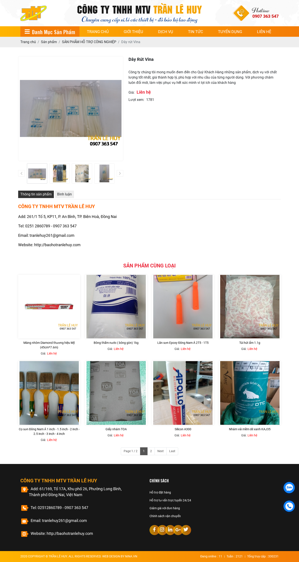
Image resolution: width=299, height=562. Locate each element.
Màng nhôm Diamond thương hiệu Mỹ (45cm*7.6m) (49, 345)
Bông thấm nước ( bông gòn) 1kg (116, 342)
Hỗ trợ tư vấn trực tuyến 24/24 (170, 500)
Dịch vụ (165, 31)
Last (172, 451)
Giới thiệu (133, 31)
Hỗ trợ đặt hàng (160, 492)
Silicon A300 (183, 429)
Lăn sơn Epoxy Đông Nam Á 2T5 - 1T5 (183, 342)
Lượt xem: (136, 100)
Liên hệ (264, 31)
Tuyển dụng (230, 31)
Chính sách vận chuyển (165, 516)
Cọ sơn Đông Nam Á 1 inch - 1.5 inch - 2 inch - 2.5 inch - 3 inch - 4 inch (49, 431)
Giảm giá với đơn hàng (165, 508)
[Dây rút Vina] (37, 173)
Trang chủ (98, 31)
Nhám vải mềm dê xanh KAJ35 (250, 429)
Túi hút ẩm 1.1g (249, 342)
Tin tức (195, 31)
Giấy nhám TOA (116, 429)
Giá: (131, 92)
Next (160, 451)
